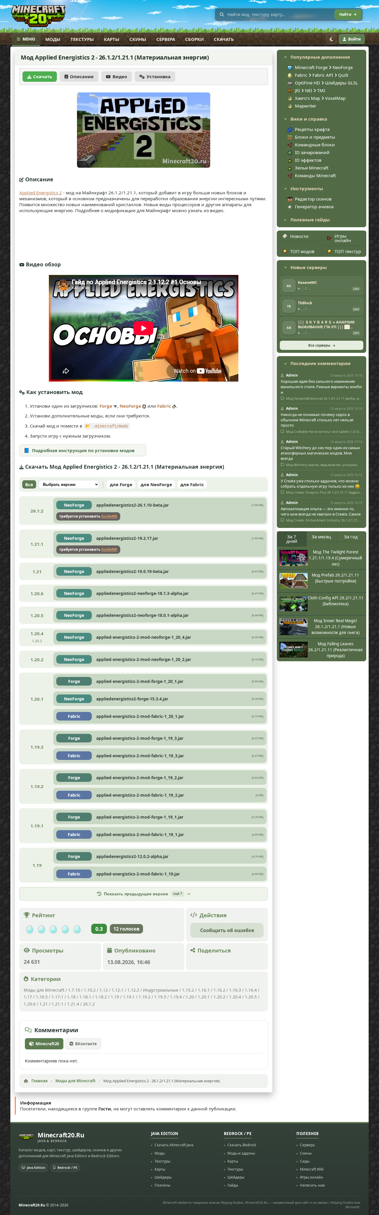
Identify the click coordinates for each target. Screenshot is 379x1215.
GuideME (109, 516)
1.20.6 (30, 1004)
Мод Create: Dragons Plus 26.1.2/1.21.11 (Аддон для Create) (323, 492)
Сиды (304, 1161)
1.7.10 (74, 990)
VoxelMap (335, 98)
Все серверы (319, 345)
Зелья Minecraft (311, 168)
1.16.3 (235, 990)
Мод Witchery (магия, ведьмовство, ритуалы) (321, 465)
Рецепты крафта (312, 129)
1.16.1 (204, 990)
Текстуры (82, 39)
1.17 (28, 997)
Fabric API (322, 75)
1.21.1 (57, 1004)
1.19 (115, 997)
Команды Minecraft (315, 175)
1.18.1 (85, 997)
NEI (309, 90)
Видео (120, 76)
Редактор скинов (313, 199)
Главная (39, 1080)
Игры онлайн (343, 238)
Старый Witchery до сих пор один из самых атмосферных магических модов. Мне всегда (320, 453)
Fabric (164, 406)
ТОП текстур (348, 251)
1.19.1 (129, 997)
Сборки (194, 39)
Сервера (165, 39)
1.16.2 (220, 990)
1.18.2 (101, 997)
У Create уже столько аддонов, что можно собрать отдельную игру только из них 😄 (320, 483)
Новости (299, 236)
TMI (321, 90)
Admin (292, 375)
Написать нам (312, 1185)
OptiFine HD (308, 83)
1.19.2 (144, 997)
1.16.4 (251, 990)
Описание (82, 76)
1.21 (43, 1004)
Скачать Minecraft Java (174, 1144)
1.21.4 (73, 1004)
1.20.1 (204, 997)
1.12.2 (133, 990)
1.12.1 (117, 990)
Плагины (162, 1185)
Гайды (232, 1185)
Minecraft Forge (311, 67)
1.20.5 (251, 997)
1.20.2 (219, 997)
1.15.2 (188, 990)
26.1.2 (89, 1004)
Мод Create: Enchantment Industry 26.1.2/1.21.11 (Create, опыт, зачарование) (323, 520)
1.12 (103, 990)
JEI (298, 90)
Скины (137, 39)
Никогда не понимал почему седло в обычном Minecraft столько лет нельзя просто (317, 420)
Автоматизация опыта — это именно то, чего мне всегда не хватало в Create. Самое (321, 511)
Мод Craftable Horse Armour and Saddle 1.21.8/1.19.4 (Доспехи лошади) (323, 432)
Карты (111, 39)
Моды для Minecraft (44, 990)
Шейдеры (163, 1177)
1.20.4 (235, 997)
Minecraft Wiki (312, 1169)
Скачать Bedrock (241, 1144)
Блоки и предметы (315, 137)
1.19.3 (160, 997)
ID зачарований (312, 152)
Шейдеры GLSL (341, 83)
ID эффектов (308, 160)
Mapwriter (305, 106)
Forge (105, 406)
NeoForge (130, 406)
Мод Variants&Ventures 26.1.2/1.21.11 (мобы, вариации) (323, 398)
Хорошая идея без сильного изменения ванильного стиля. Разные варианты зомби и (321, 387)
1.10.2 (90, 990)
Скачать (224, 39)
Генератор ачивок (314, 206)
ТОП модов (302, 251)
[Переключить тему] (331, 39)
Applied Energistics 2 (40, 193)
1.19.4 (176, 997)
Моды (52, 39)
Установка (159, 76)
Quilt (343, 75)
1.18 (71, 997)
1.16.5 (42, 997)
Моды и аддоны (241, 1153)
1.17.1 (57, 997)
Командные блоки (315, 145)
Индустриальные (160, 990)
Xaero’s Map (308, 98)
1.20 (190, 997)
